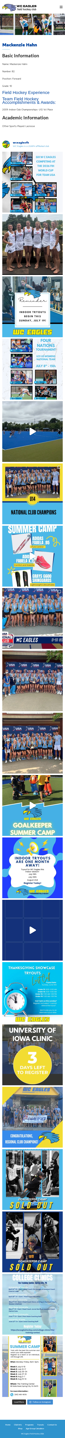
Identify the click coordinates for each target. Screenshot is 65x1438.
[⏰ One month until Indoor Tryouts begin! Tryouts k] (32, 867)
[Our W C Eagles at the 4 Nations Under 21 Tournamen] (32, 244)
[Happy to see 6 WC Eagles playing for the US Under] (32, 369)
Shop (20, 1428)
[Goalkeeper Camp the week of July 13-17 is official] (32, 1179)
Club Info (18, 1425)
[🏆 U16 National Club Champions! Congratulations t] (32, 680)
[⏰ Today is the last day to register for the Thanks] (32, 992)
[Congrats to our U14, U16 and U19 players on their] (32, 1117)
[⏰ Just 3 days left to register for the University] (32, 1054)
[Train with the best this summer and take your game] (32, 1366)
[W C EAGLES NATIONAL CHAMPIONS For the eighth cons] (32, 493)
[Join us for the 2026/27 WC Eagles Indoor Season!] (32, 306)
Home (7, 1425)
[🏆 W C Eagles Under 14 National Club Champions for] (32, 743)
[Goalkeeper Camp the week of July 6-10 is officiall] (32, 1241)
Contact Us (52, 1425)
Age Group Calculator (35, 1428)
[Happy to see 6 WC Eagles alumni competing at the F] (32, 930)
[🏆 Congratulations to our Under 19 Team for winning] (32, 618)
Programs (29, 1425)
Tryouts (40, 1425)
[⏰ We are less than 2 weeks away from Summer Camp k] (32, 805)
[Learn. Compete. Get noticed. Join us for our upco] (32, 1304)
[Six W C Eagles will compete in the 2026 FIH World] (32, 182)
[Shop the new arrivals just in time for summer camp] (32, 556)
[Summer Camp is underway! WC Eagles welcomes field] (32, 431)
